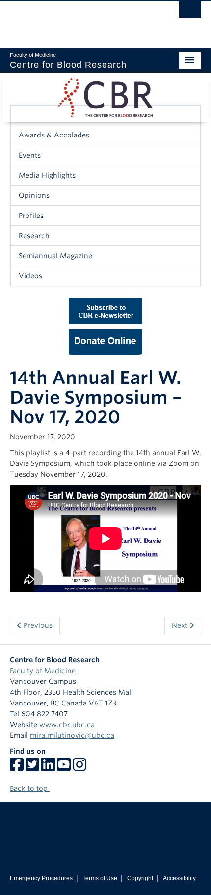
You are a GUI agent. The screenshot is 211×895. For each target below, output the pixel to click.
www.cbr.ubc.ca (67, 725)
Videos (30, 276)
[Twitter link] (32, 768)
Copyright (140, 878)
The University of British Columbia (77, 20)
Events (30, 155)
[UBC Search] (190, 12)
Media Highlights (47, 175)
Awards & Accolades (54, 135)
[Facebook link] (17, 768)
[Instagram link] (79, 768)
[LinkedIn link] (48, 768)
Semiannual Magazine (55, 256)
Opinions (34, 195)
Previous (37, 625)
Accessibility (179, 878)
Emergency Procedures (41, 878)
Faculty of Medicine (43, 671)
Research (34, 236)
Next (180, 625)
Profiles (31, 215)
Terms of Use (99, 878)
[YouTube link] (64, 768)
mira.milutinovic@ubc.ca (72, 735)
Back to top (30, 788)
